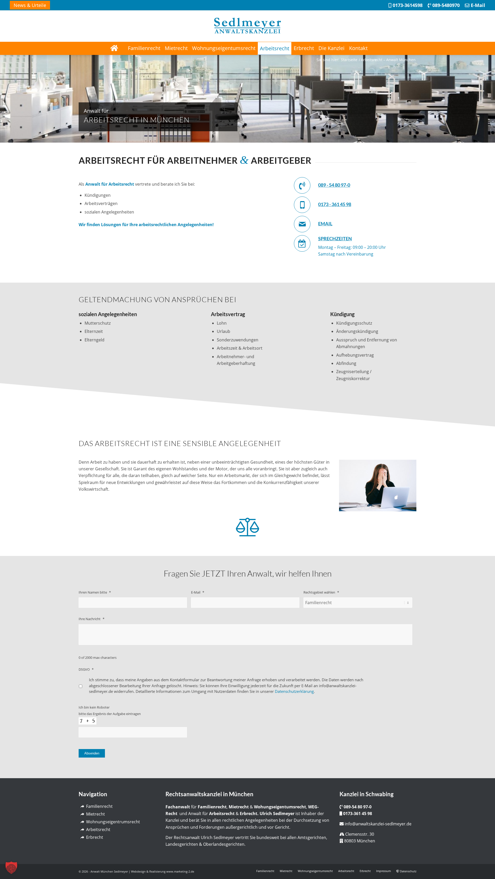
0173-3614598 (407, 5)
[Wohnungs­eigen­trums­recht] (82, 822)
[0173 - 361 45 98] (302, 204)
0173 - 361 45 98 (334, 204)
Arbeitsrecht (98, 829)
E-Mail (477, 5)
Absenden (91, 753)
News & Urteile (30, 5)
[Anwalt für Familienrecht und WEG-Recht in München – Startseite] (114, 48)
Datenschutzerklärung (294, 691)
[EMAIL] (302, 224)
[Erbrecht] (82, 837)
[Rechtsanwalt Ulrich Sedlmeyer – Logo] (247, 26)
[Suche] (381, 48)
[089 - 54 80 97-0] (302, 185)
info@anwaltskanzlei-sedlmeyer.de (378, 824)
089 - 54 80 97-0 (334, 185)
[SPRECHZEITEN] (302, 243)
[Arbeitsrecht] (82, 830)
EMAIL (325, 223)
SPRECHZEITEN (335, 238)
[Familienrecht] (82, 806)
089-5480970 (445, 5)
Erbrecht (94, 837)
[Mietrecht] (82, 814)
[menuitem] (30, 5)
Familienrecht (99, 806)
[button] (11, 867)
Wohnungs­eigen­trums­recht (113, 822)
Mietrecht (95, 814)
